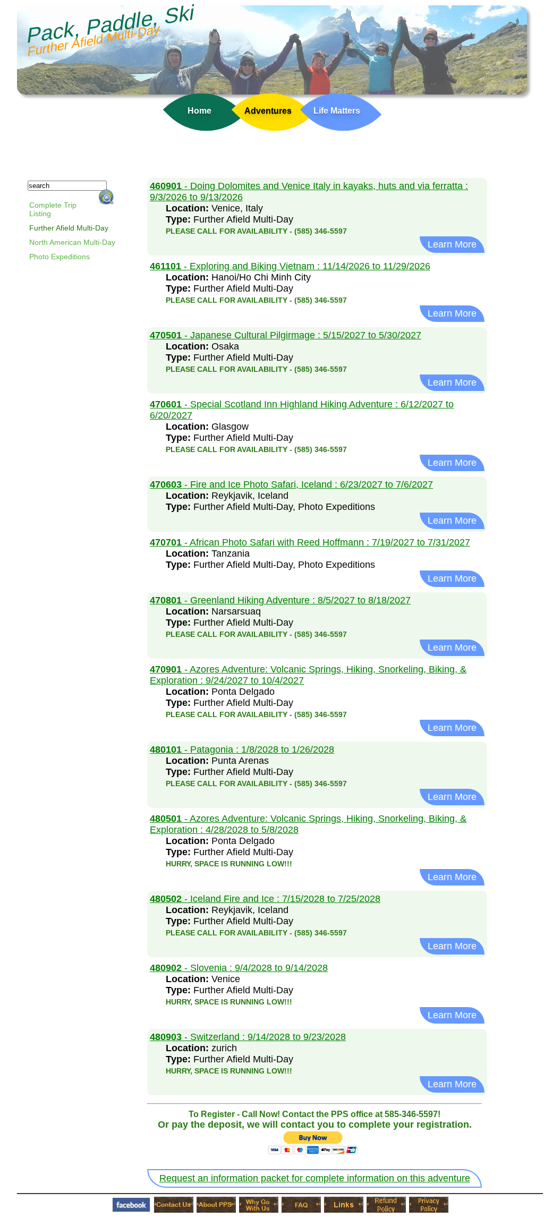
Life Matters (336, 110)
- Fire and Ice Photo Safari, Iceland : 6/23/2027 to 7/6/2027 (291, 484)
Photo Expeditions (59, 256)
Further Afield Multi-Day (68, 228)
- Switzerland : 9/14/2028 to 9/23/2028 (248, 1037)
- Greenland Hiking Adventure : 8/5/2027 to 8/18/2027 (280, 600)
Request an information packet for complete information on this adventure (314, 1178)
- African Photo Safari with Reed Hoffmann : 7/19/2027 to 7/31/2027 (310, 542)
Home (199, 110)
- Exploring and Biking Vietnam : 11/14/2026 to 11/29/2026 (290, 266)
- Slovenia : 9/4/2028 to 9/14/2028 (239, 968)
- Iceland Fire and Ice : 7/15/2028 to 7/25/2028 (265, 898)
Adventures (268, 110)
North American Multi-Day (72, 242)
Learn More (452, 244)
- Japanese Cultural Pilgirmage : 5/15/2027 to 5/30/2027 (285, 335)
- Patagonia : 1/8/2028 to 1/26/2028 (242, 749)
